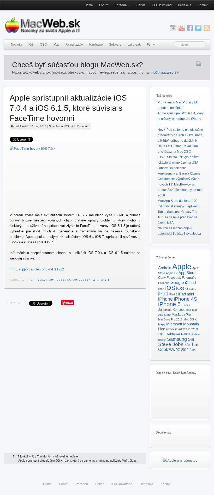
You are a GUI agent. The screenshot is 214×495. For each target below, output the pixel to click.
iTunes (186, 305)
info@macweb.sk (164, 72)
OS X (43, 44)
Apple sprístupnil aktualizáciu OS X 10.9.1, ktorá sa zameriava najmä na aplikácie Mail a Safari (77, 460)
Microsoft (174, 324)
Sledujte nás (163, 432)
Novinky (16, 44)
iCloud (190, 283)
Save (69, 303)
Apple (181, 266)
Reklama (172, 334)
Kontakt (203, 5)
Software (115, 44)
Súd (187, 345)
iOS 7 (76, 280)
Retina (186, 334)
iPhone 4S (185, 299)
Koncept (179, 310)
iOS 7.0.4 (89, 280)
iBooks (42, 280)
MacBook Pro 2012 (170, 319)
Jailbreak (134, 44)
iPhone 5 (169, 304)
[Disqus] (75, 380)
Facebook (174, 278)
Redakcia (184, 5)
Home (89, 5)
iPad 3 (173, 294)
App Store (187, 272)
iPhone (165, 299)
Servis (140, 5)
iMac (161, 288)
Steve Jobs (170, 344)
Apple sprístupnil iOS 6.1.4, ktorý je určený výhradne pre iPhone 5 (181, 119)
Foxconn (163, 282)
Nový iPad (174, 329)
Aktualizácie (74, 44)
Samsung (177, 339)
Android (164, 267)
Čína (192, 349)
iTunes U (103, 280)
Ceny (162, 278)
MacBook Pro (181, 315)
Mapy (161, 324)
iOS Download (162, 5)
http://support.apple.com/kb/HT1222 (37, 269)
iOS (31, 44)
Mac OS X (190, 319)
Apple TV (171, 273)
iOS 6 (52, 280)
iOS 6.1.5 (65, 280)
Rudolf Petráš (19, 126)
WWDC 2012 (178, 350)
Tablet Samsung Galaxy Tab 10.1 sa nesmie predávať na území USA (178, 217)
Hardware (96, 44)
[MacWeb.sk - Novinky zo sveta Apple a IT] (2, 4)
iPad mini (186, 294)
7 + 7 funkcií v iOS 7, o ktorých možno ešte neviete (45, 456)
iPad (163, 293)
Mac (57, 44)
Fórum (103, 5)
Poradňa (121, 5)
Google (177, 282)
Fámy (151, 44)
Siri (191, 339)
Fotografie (189, 278)
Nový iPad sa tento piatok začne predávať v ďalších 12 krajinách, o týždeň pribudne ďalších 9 (180, 135)
